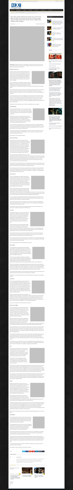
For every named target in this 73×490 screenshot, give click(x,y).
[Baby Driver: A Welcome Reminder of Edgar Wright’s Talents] (39, 470)
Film (12, 10)
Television (18, 10)
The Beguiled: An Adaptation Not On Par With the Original (27, 476)
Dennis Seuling (18, 457)
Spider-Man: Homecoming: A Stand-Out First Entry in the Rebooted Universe (27, 1)
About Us (50, 10)
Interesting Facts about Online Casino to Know (55, 128)
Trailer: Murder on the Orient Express (55, 63)
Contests (36, 10)
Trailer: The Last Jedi (52, 65)
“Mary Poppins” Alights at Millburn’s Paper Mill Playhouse (54, 124)
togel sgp (11, 482)
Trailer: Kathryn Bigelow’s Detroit (54, 67)
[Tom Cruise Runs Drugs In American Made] (55, 56)
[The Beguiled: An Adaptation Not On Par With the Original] (27, 470)
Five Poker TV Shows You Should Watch (55, 126)
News (24, 10)
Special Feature (52, 105)
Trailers (30, 10)
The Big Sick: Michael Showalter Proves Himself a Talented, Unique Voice (57, 39)
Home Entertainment (53, 69)
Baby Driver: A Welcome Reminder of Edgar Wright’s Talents (39, 476)
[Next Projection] (16, 5)
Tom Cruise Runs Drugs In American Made (55, 61)
